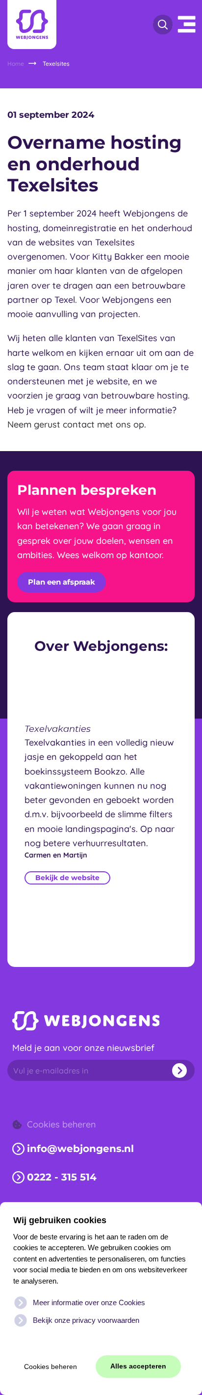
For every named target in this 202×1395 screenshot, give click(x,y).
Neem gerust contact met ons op (75, 424)
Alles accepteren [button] (138, 1366)
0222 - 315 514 (62, 1177)
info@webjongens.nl (80, 1148)
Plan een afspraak (61, 582)
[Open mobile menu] (187, 24)
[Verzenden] (176, 1070)
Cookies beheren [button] (50, 1366)
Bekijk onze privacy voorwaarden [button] (86, 1320)
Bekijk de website (67, 878)
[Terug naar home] (31, 24)
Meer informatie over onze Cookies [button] (89, 1302)
